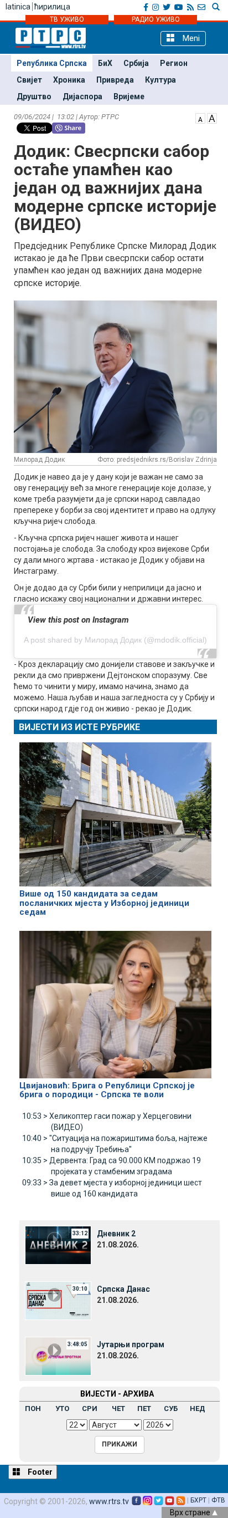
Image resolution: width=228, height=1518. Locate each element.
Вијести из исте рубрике (79, 727)
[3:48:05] (58, 1355)
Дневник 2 (116, 1233)
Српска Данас (123, 1289)
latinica (18, 6)
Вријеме (128, 96)
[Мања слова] (200, 117)
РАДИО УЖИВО (156, 19)
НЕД (197, 1408)
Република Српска (52, 63)
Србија (136, 63)
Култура (160, 79)
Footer (39, 1472)
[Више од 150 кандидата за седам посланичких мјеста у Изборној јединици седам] (115, 809)
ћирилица (52, 6)
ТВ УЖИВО (67, 19)
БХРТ (198, 1500)
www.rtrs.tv (109, 1501)
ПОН (33, 1408)
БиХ (105, 63)
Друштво (34, 96)
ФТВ (218, 1500)
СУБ (171, 1408)
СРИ (89, 1408)
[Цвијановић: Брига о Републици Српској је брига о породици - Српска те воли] (115, 999)
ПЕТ (144, 1408)
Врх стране (191, 1512)
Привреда (115, 79)
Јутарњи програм (130, 1344)
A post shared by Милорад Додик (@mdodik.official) (115, 639)
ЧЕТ (118, 1408)
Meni (190, 38)
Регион (174, 63)
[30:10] (58, 1300)
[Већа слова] (212, 117)
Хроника (69, 79)
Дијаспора (82, 96)
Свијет (29, 79)
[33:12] (58, 1244)
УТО (62, 1408)
